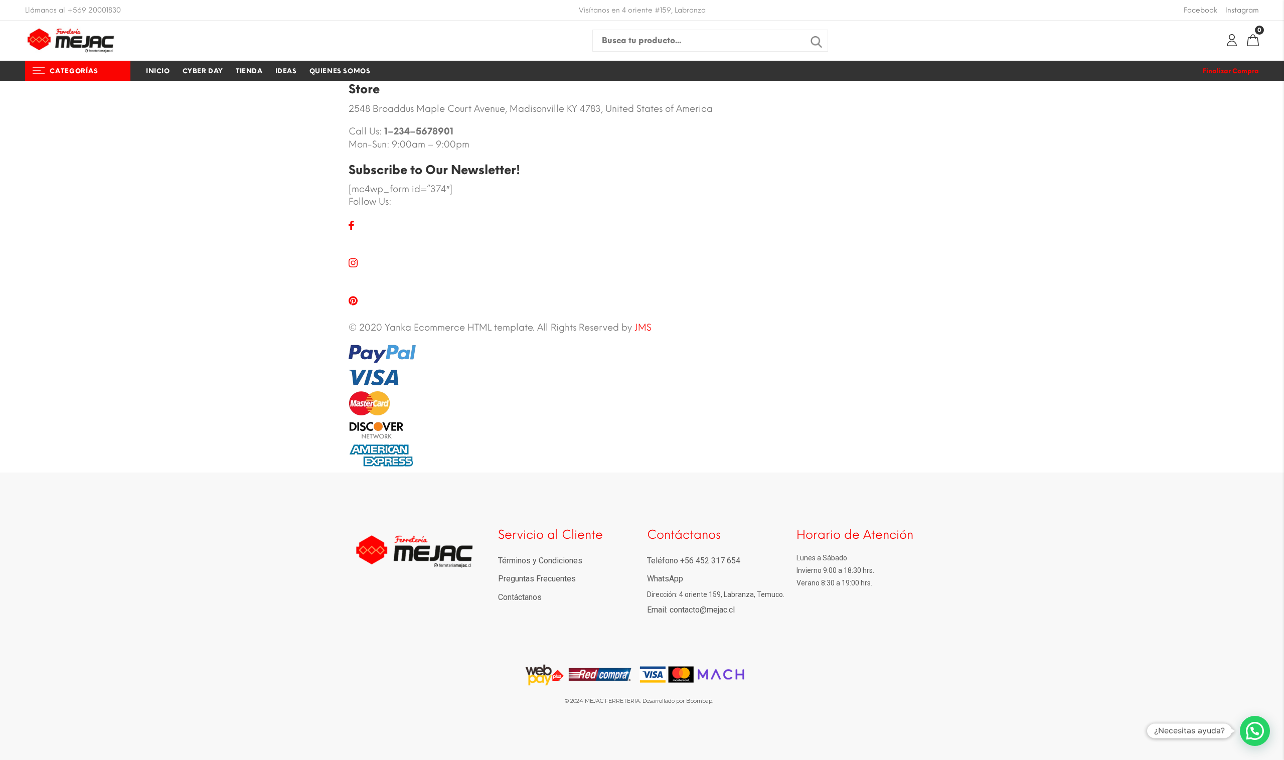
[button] (1255, 731)
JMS (643, 327)
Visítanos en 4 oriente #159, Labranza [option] (642, 10)
